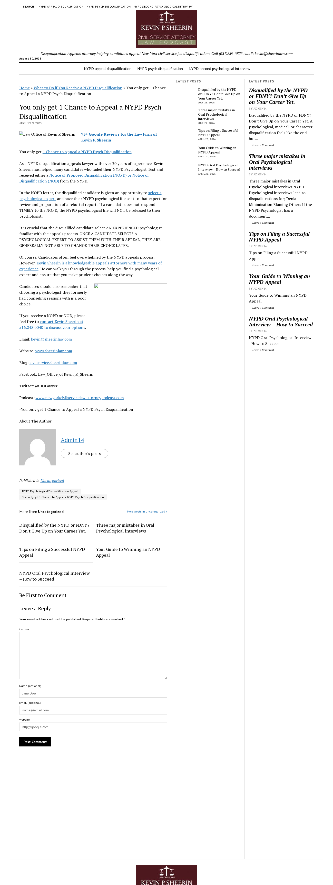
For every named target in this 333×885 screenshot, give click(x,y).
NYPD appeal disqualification (61, 6)
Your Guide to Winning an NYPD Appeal (279, 279)
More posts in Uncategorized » (147, 511)
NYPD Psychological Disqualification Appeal (50, 491)
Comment (25, 629)
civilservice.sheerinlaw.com (53, 362)
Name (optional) (30, 686)
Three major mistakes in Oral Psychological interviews (277, 162)
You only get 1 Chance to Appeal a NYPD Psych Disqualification (63, 497)
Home (24, 88)
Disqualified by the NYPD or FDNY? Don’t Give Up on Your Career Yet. (278, 96)
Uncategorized (52, 480)
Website (24, 719)
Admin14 (72, 440)
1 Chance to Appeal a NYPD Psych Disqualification (87, 151)
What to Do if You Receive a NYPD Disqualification (78, 88)
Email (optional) (30, 702)
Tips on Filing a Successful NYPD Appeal (279, 236)
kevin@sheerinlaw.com (51, 339)
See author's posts (84, 453)
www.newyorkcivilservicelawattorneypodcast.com (80, 397)
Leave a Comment (263, 145)
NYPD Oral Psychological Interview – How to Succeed (281, 321)
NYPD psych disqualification (109, 6)
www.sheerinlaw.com (53, 350)
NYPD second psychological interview (163, 6)
